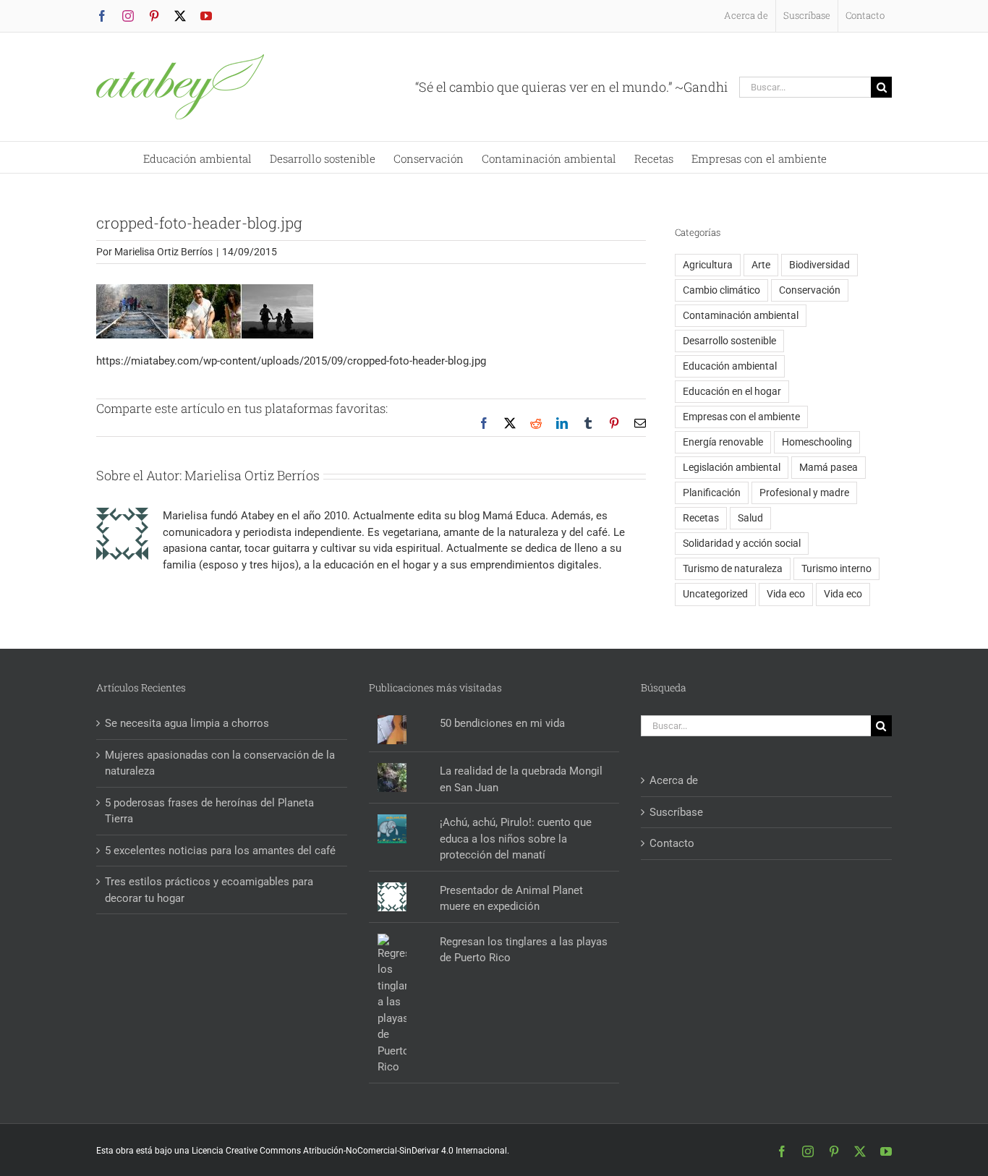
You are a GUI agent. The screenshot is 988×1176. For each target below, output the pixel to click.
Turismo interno (836, 568)
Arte (760, 264)
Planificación (712, 492)
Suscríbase (676, 812)
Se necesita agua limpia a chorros (187, 723)
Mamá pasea (828, 467)
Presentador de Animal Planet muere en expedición (511, 898)
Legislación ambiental (731, 467)
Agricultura (708, 264)
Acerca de (674, 780)
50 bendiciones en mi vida (502, 723)
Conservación (809, 290)
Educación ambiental (730, 366)
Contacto (672, 843)
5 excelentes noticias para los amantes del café (220, 850)
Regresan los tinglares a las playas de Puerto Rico (524, 950)
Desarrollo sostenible (729, 340)
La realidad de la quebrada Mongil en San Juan (521, 779)
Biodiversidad (819, 264)
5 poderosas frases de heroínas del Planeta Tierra (209, 811)
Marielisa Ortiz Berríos (163, 251)
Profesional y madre (804, 492)
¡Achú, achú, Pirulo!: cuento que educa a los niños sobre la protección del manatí (516, 838)
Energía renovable (723, 442)
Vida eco (786, 594)
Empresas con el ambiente (741, 416)
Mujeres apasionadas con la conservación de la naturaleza (220, 763)
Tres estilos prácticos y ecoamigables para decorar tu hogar (209, 890)
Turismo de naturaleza (733, 568)
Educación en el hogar (732, 391)
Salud (750, 518)
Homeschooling (817, 442)
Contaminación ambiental (741, 315)
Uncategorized (715, 594)
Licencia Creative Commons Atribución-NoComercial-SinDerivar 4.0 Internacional (349, 1151)
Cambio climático (721, 290)
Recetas (701, 518)
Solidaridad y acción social (742, 543)
